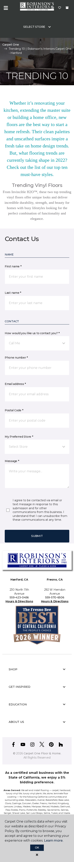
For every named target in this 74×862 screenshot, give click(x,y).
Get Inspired (19, 687)
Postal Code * (14, 410)
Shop (13, 669)
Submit (37, 536)
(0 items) (67, 7)
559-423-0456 (19, 597)
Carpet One (10, 44)
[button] (37, 343)
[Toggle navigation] (5, 8)
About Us (16, 722)
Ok (37, 847)
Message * (12, 461)
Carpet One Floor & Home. (42, 753)
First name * (13, 266)
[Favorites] (59, 8)
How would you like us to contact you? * (32, 333)
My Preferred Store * (19, 436)
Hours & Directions (19, 601)
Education (18, 704)
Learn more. (53, 840)
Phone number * (16, 357)
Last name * (13, 292)
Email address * (15, 384)
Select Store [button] (34, 27)
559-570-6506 (54, 597)
